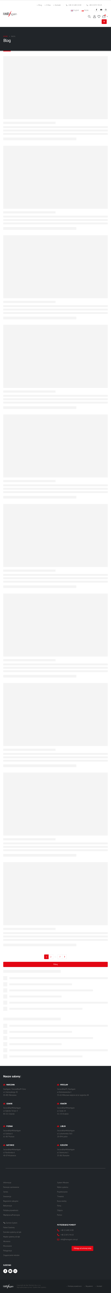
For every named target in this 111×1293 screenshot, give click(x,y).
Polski (86, 10)
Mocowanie (7, 1246)
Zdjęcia (60, 1210)
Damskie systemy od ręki (12, 1232)
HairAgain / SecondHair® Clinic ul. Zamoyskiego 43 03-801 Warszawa (14, 1092)
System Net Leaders (39, 1287)
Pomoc (59, 1215)
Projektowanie (62, 1192)
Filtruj (55, 964)
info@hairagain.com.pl (69, 1239)
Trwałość (60, 1196)
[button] (89, 16)
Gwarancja (7, 1196)
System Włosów (63, 1182)
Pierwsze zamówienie (11, 1187)
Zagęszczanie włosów (11, 1255)
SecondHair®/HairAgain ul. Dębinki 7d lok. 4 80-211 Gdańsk (12, 1111)
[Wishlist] (99, 16)
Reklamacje (7, 1206)
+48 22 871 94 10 (95, 5)
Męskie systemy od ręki (11, 1237)
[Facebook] (96, 10)
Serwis (5, 1192)
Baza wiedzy (61, 1201)
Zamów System (11, 1223)
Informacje (7, 1182)
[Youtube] (101, 10)
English (76, 10)
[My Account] (94, 16)
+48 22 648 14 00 (74, 5)
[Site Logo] (10, 14)
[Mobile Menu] (104, 21)
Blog (40, 5)
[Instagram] (106, 10)
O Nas (48, 5)
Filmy (59, 1206)
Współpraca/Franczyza (11, 1215)
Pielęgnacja (7, 1250)
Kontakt (58, 5)
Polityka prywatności (10, 1210)
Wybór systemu (62, 1187)
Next (64, 956)
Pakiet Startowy (9, 1227)
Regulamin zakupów (10, 1201)
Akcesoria (6, 1241)
